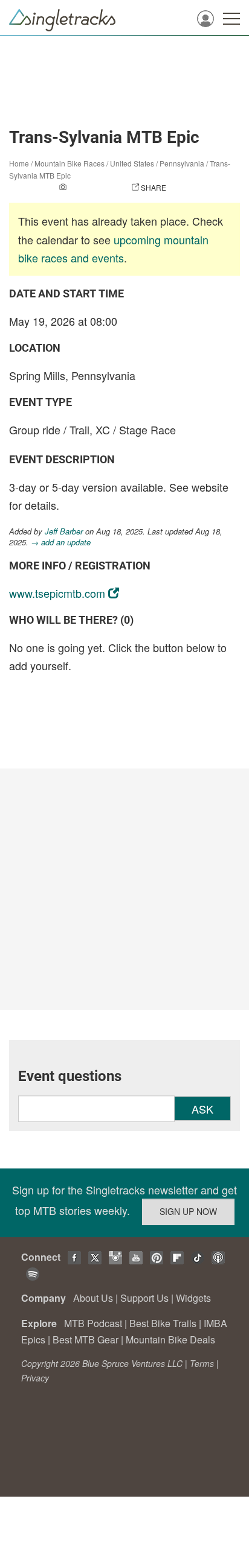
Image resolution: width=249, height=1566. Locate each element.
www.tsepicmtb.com (57, 593)
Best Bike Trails (162, 1323)
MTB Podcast (93, 1323)
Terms (202, 1363)
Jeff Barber (64, 531)
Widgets (193, 1298)
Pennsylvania (182, 163)
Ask (202, 1109)
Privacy (35, 1378)
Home (19, 163)
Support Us (144, 1298)
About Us (93, 1298)
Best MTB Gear (85, 1339)
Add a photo (93, 187)
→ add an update (61, 542)
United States (132, 163)
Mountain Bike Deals (170, 1339)
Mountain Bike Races (69, 163)
